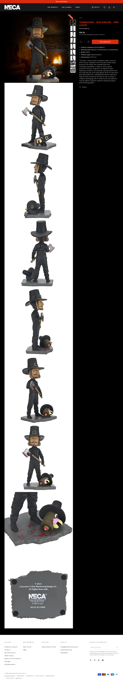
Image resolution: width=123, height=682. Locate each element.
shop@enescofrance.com (69, 647)
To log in (7, 650)
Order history (9, 655)
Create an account (11, 647)
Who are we (27, 647)
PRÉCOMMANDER (105, 42)
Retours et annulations (13, 658)
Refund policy (20, 675)
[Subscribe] (117, 647)
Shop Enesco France (49, 647)
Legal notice (18, 678)
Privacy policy (30, 675)
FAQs (24, 650)
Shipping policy (50, 675)
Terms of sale (9, 678)
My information (10, 653)
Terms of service (39, 675)
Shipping (89, 34)
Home (80, 17)
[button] (104, 7)
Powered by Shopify (10, 676)
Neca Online (12, 673)
